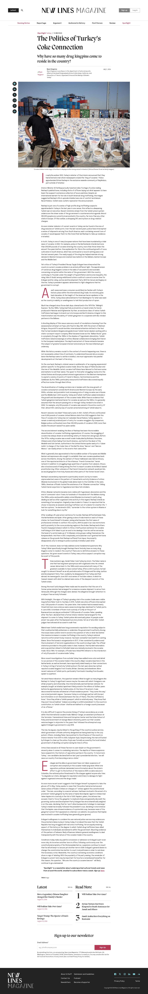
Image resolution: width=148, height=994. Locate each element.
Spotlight (126, 23)
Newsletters (66, 982)
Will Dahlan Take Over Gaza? (49, 906)
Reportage (41, 23)
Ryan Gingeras (52, 69)
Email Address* (43, 942)
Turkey (48, 33)
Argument (57, 23)
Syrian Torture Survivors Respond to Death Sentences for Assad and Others (96, 907)
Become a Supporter (82, 982)
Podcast (77, 978)
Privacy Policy (119, 981)
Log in (135, 10)
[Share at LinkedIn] (15, 89)
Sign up (124, 10)
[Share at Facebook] (15, 84)
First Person (97, 23)
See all (70, 887)
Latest (13, 10)
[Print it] (15, 111)
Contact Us (65, 978)
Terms (137, 981)
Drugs (47, 877)
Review (112, 23)
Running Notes (24, 23)
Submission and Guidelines (84, 974)
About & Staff (66, 974)
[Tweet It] (15, 95)
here (102, 871)
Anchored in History (77, 23)
